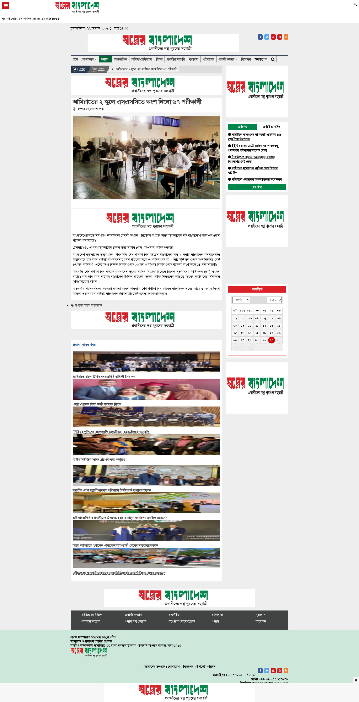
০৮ (235, 326)
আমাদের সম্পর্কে (155, 666)
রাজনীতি (174, 615)
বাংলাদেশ (88, 59)
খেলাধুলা (217, 615)
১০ (250, 326)
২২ (235, 340)
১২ (264, 326)
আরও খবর (88, 345)
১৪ (279, 326)
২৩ (242, 340)
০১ (235, 318)
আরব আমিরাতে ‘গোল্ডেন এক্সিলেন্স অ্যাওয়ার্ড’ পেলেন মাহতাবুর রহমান (115, 545)
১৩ (271, 326)
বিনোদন (246, 59)
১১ (257, 326)
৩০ (242, 347)
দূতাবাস (193, 59)
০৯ (242, 326)
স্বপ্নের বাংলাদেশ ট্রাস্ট (182, 621)
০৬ (271, 318)
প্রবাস (104, 59)
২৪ (250, 340)
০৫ (264, 318)
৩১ (250, 347)
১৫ (235, 333)
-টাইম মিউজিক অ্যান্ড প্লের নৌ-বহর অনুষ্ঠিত (99, 459)
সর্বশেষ (242, 127)
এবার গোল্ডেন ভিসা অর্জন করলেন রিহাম (97, 404)
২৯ (235, 347)
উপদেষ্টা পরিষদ (206, 666)
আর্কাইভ (257, 289)
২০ (271, 333)
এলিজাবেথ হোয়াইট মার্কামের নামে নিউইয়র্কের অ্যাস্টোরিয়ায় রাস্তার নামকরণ (119, 573)
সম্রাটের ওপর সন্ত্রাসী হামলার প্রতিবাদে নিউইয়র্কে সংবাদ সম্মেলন (112, 490)
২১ (279, 333)
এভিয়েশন (208, 59)
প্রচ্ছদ (82, 69)
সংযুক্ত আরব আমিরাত (88, 305)
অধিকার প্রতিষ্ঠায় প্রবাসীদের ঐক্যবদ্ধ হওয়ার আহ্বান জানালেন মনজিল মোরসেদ (120, 518)
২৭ (271, 340)
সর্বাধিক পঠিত (271, 127)
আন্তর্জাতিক (120, 59)
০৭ (279, 318)
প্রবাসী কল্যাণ (226, 59)
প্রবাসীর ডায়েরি (176, 59)
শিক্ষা (159, 59)
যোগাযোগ (174, 666)
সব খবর (257, 186)
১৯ (264, 333)
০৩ (250, 318)
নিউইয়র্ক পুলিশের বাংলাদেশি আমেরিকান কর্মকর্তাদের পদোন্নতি (111, 432)
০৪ (257, 318)
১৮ (257, 333)
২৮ (279, 340)
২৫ (257, 340)
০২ (242, 318)
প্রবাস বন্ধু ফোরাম (135, 621)
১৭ (250, 333)
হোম (75, 59)
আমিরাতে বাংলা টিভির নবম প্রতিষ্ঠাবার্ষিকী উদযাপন (104, 377)
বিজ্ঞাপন (188, 666)
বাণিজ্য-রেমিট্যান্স (142, 59)
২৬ (264, 340)
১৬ (242, 333)
